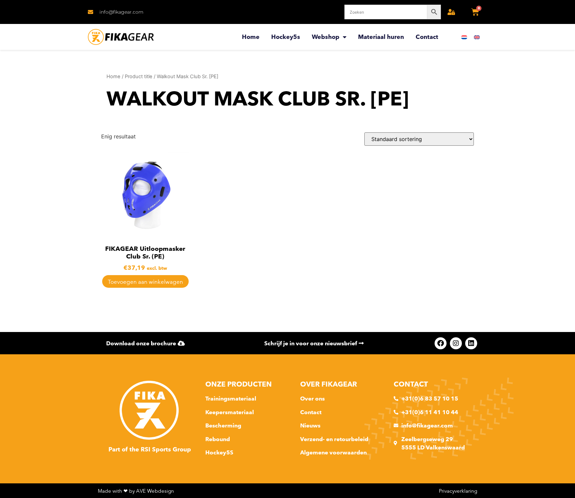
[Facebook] (441, 343)
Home (251, 37)
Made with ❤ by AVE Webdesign (136, 491)
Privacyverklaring (458, 491)
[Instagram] (456, 343)
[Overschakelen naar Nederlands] (464, 37)
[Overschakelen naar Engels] (477, 37)
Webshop (325, 37)
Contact (427, 37)
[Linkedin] (471, 343)
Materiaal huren (381, 37)
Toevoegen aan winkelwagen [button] (145, 281)
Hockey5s (285, 37)
